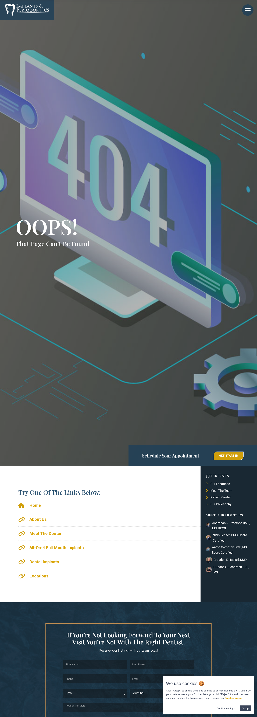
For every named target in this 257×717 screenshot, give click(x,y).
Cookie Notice (233, 698)
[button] (229, 456)
